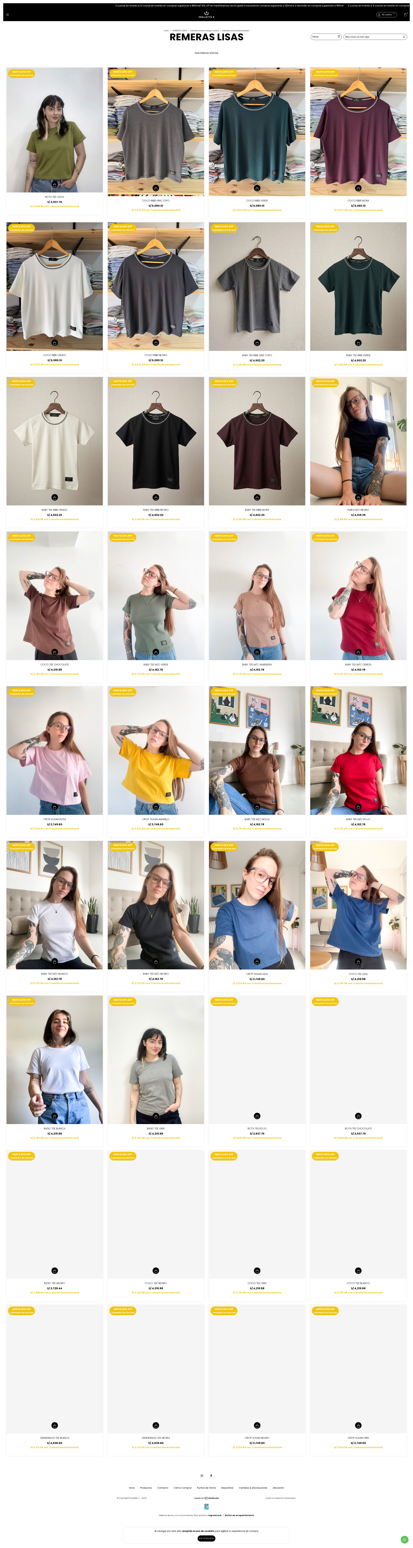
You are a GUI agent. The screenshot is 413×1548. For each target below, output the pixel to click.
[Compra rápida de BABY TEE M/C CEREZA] (358, 652)
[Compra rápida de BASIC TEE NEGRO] (54, 1270)
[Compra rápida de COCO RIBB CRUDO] (54, 342)
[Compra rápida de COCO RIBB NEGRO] (156, 342)
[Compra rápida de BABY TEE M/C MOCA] (257, 807)
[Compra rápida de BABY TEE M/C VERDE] (156, 652)
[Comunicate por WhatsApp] (404, 1539)
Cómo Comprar (183, 1487)
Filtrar (315, 36)
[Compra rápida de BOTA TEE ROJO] (257, 1116)
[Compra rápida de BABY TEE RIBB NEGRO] (156, 497)
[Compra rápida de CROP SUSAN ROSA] (54, 807)
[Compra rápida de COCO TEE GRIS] (257, 1270)
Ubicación (278, 1487)
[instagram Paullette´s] (201, 1476)
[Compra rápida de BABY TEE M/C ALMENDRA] (257, 652)
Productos (146, 1487)
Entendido (206, 1538)
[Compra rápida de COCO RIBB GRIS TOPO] (156, 188)
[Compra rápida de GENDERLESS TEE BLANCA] (54, 1425)
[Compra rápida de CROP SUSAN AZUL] (257, 961)
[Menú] (8, 14)
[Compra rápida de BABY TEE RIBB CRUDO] (54, 497)
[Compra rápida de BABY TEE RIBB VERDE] (358, 343)
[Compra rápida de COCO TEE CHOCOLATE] (54, 652)
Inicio (166, 30)
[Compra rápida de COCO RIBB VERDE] (257, 188)
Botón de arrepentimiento (239, 1515)
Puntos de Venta (206, 1487)
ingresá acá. (215, 1515)
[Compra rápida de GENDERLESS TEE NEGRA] (156, 1425)
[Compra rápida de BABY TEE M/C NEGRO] (156, 961)
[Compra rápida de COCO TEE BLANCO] (358, 1270)
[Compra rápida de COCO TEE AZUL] (358, 961)
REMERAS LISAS (180, 30)
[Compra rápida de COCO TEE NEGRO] (156, 1270)
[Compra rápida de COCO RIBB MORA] (358, 188)
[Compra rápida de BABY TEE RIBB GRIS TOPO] (257, 343)
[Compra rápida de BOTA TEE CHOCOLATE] (358, 1116)
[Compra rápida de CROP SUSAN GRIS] (358, 1425)
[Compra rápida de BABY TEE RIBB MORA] (257, 497)
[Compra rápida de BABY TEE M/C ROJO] (358, 807)
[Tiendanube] (207, 1498)
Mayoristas (227, 1487)
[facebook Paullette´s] (211, 1476)
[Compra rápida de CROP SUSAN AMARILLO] (156, 807)
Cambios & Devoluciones (253, 1487)
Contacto (162, 1487)
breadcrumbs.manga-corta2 (205, 30)
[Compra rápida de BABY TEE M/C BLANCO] (54, 961)
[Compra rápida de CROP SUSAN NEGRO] (257, 1425)
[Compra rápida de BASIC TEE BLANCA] (54, 1116)
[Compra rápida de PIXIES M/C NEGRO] (358, 497)
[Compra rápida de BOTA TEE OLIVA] (54, 184)
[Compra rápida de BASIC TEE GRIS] (156, 1116)
